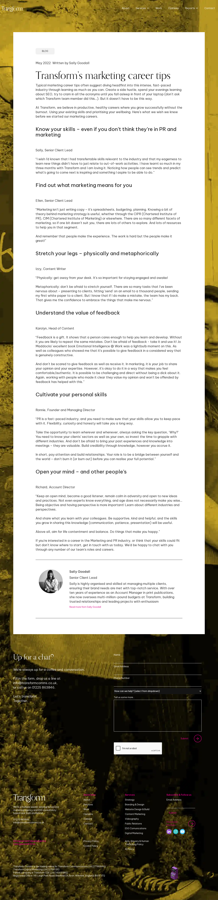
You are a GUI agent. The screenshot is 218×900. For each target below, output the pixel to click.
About (125, 8)
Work (158, 8)
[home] (12, 8)
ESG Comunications (135, 828)
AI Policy (129, 849)
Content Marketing (135, 814)
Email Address (121, 666)
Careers (87, 818)
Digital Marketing (134, 833)
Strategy (130, 799)
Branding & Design (134, 804)
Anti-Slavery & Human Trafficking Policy (137, 843)
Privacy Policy (91, 841)
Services (88, 804)
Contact (209, 8)
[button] (142, 8)
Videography (132, 818)
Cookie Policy (90, 845)
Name (117, 654)
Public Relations (133, 823)
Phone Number (122, 678)
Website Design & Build (137, 809)
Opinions (173, 8)
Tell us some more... (124, 697)
